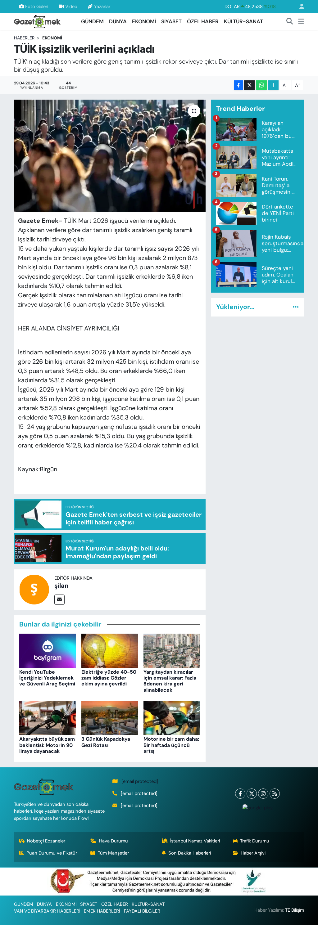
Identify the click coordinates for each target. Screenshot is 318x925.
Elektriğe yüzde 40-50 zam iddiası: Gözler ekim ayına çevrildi (108, 678)
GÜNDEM (92, 21)
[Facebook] (240, 793)
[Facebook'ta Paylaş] (238, 85)
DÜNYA (118, 21)
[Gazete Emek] (37, 21)
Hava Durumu (113, 841)
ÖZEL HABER (203, 21)
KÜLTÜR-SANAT (243, 21)
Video (71, 6)
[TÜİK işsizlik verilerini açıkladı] (110, 156)
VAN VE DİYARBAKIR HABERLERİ (47, 911)
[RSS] (275, 793)
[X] (252, 793)
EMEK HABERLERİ (102, 911)
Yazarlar (102, 6)
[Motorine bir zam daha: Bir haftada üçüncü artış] (171, 717)
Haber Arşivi (253, 853)
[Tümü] (296, 306)
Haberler (24, 38)
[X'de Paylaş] (249, 85)
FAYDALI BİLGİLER (142, 911)
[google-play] (257, 807)
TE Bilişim (294, 910)
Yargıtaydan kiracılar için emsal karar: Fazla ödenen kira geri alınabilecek (169, 681)
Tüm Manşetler (113, 853)
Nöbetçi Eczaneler (46, 841)
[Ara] (290, 22)
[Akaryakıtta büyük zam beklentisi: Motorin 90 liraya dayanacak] (47, 717)
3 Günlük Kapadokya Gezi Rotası (105, 742)
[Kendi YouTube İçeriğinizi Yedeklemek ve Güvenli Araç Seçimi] (47, 650)
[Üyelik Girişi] (299, 6)
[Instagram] (263, 793)
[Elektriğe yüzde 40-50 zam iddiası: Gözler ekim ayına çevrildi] (109, 650)
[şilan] (34, 589)
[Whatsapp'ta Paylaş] (261, 85)
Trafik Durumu (254, 841)
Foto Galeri (36, 6)
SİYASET (171, 21)
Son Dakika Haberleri (189, 853)
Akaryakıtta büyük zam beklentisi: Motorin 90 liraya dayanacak (47, 745)
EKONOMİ (144, 21)
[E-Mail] (59, 600)
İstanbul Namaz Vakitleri (195, 841)
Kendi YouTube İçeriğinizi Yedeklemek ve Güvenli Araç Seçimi (47, 678)
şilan (61, 585)
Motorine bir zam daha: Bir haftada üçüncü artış (171, 745)
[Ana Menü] (301, 22)
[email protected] (139, 781)
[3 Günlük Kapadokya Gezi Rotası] (109, 717)
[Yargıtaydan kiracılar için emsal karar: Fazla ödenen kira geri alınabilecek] (171, 650)
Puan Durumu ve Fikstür (51, 853)
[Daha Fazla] (273, 85)
